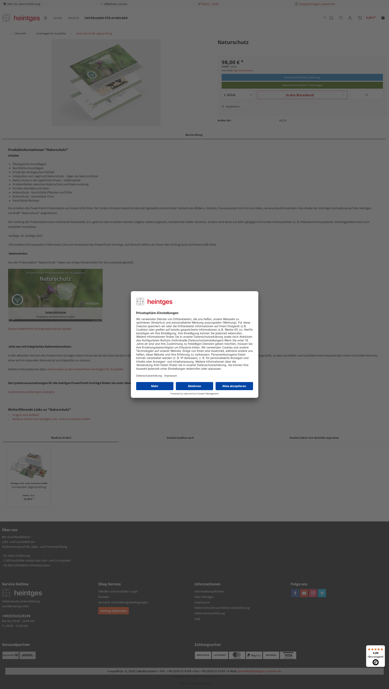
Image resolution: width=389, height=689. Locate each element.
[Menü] (382, 647)
